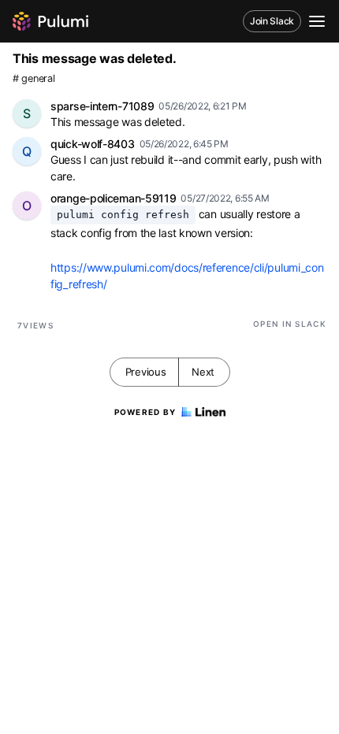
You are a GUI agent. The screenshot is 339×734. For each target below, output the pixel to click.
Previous (145, 371)
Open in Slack (289, 323)
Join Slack (272, 21)
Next (203, 371)
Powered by (145, 412)
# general (33, 78)
